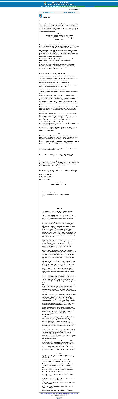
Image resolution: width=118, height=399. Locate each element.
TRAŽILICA (69, 6)
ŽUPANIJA (48, 6)
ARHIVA (65, 6)
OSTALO (61, 6)
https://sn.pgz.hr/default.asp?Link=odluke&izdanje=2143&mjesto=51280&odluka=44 (59, 393)
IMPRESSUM (74, 6)
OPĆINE (57, 6)
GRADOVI (53, 6)
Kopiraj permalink (74, 9)
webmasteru (57, 395)
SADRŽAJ (42, 6)
